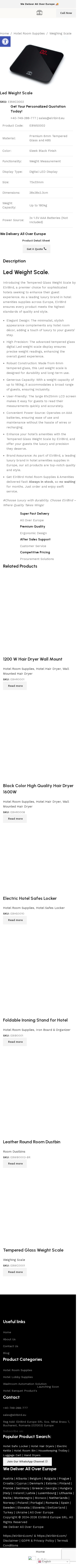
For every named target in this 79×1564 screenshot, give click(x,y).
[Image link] (16, 1306)
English (46, 1561)
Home (4, 33)
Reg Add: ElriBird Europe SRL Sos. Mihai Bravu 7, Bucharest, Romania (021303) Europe (36, 1423)
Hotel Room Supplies (29, 33)
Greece (37, 1488)
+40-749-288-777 (15, 1407)
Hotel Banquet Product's (31, 1389)
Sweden (9, 1507)
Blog (6, 1353)
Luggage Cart (12, 1455)
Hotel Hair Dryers (42, 1446)
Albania (21, 1478)
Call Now (66, 13)
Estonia (51, 1483)
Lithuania (65, 1493)
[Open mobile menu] (4, 13)
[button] (5, 41)
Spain (65, 1503)
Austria (8, 1478)
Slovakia (23, 1507)
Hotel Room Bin (25, 1450)
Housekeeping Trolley (52, 1450)
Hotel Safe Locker (15, 1446)
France (8, 1488)
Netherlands (58, 1498)
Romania (52, 1503)
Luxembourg (47, 1493)
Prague (64, 1478)
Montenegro (23, 1498)
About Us (9, 1339)
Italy (7, 1493)
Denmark (36, 1483)
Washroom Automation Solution (25, 1383)
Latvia (30, 1493)
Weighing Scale (60, 33)
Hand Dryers (32, 1455)
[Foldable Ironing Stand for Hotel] (39, 970)
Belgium (35, 1478)
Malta (7, 1498)
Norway (9, 1503)
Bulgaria (50, 1478)
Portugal (36, 1503)
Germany (22, 1488)
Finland (64, 1483)
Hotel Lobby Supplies (18, 1377)
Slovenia (38, 1507)
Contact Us (10, 1346)
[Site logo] (39, 13)
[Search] (50, 13)
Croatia (8, 1483)
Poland (22, 1503)
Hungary (66, 1488)
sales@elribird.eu (14, 1414)
